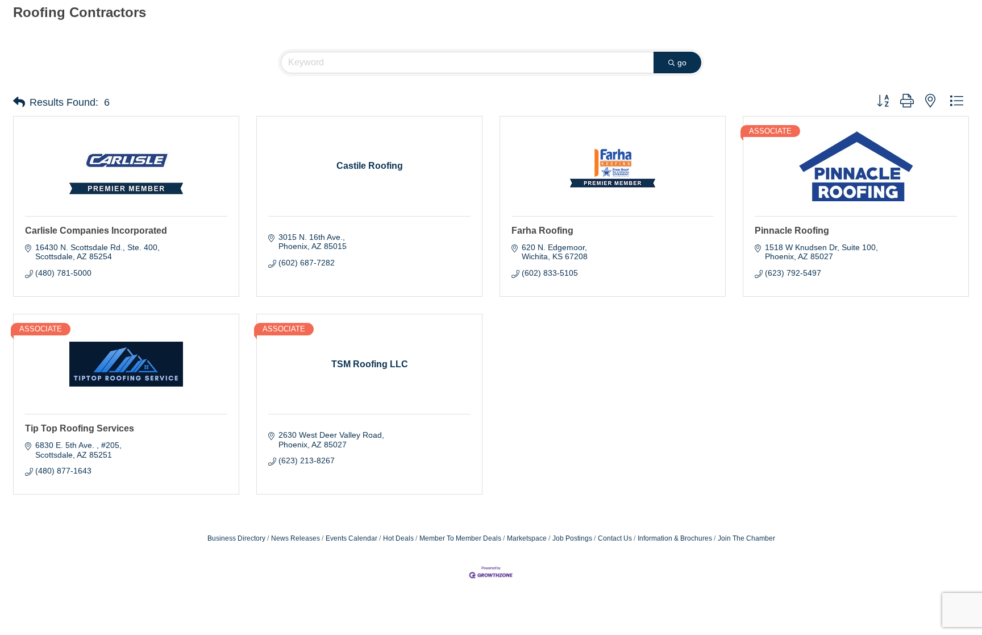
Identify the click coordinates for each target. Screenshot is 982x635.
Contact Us (615, 538)
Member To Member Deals (460, 538)
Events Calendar (351, 538)
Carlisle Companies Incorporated (96, 230)
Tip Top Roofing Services (79, 428)
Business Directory (236, 538)
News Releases (295, 538)
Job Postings (572, 538)
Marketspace (527, 538)
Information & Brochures (675, 538)
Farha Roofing (542, 230)
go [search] (681, 62)
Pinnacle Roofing (792, 230)
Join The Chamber (746, 538)
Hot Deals (398, 538)
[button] (19, 102)
